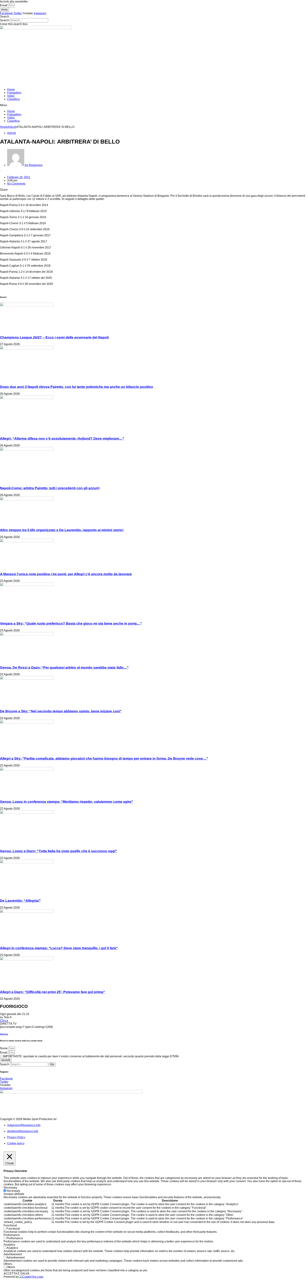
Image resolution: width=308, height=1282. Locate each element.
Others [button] (8, 1263)
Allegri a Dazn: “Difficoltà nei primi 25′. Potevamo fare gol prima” (52, 992)
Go (52, 1064)
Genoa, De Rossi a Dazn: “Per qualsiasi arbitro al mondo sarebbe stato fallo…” (64, 667)
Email (4, 5)
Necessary (13, 1190)
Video (11, 95)
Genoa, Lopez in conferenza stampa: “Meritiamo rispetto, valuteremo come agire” (66, 801)
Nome (4, 1048)
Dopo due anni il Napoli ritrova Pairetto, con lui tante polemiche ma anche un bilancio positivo (76, 387)
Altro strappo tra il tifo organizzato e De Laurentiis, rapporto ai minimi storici (61, 530)
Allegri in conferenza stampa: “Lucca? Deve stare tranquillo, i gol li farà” (59, 948)
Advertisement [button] (13, 1254)
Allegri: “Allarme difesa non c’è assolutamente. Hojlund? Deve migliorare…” (62, 438)
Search (4, 20)
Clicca (4, 1020)
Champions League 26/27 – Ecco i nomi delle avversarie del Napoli (54, 337)
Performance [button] (12, 1235)
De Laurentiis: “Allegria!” (20, 900)
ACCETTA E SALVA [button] (16, 1273)
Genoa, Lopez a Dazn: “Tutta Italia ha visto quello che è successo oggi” (58, 851)
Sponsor (4, 1034)
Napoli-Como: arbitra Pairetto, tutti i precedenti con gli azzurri (49, 488)
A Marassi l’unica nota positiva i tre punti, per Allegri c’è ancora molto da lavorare (66, 574)
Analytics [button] (9, 1244)
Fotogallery (14, 92)
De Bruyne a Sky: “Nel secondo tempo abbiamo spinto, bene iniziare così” (61, 711)
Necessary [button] (10, 1187)
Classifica (13, 99)
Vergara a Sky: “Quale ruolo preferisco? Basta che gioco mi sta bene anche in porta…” (71, 623)
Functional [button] (10, 1225)
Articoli (12, 126)
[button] (154, 16)
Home (11, 89)
